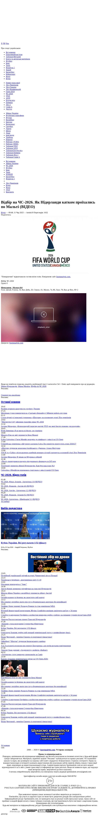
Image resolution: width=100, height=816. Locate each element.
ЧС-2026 (9, 94)
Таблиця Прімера (13, 153)
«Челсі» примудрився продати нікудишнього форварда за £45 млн (28, 461)
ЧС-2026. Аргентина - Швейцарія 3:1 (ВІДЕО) (20, 499)
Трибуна (9, 137)
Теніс (8, 65)
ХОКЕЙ (9, 174)
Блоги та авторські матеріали (18, 59)
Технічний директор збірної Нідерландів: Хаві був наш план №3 (28, 466)
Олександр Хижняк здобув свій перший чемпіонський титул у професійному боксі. (35, 633)
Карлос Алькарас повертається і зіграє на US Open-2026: (24, 659)
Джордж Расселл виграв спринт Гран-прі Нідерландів (23, 619)
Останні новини (10, 402)
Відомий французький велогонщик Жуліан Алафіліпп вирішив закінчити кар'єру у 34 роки (39, 611)
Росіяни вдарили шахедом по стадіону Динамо (20, 409)
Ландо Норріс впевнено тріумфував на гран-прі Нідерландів (26, 589)
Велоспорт (10, 124)
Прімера (9, 102)
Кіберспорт (10, 74)
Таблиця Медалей (13, 57)
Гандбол (9, 126)
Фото (8, 76)
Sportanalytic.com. (63, 277)
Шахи (8, 131)
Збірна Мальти (24, 386)
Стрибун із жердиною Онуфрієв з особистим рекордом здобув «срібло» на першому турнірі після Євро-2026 (46, 615)
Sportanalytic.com (16, 343)
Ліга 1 (8, 105)
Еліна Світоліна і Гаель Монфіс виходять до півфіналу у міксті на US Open (32, 439)
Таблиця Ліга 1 (12, 155)
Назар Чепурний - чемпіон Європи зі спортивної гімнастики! (26, 637)
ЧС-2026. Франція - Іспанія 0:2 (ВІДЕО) (17, 495)
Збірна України (12, 113)
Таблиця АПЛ (12, 148)
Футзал (9, 118)
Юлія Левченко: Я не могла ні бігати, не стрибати (21, 431)
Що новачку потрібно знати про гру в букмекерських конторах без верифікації (33, 602)
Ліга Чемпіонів (12, 85)
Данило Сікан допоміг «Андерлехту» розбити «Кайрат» (24, 650)
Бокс (8, 63)
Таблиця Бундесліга (14, 151)
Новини (9, 140)
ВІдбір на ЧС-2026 (38, 386)
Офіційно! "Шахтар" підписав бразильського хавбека (23, 641)
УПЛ (8, 96)
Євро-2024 (10, 92)
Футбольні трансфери (15, 115)
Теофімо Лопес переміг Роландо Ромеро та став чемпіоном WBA (28, 606)
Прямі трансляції (13, 83)
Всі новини (10, 52)
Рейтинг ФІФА (12, 144)
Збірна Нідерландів (9, 386)
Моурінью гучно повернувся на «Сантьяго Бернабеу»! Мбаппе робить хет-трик (34, 413)
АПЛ (8, 98)
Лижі (8, 133)
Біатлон (9, 122)
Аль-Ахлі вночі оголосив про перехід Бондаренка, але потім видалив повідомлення (36, 646)
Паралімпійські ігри (14, 54)
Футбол (9, 61)
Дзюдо (8, 129)
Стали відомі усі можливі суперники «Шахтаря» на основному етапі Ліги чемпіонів (36, 417)
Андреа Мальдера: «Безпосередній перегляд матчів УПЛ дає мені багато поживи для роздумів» (40, 426)
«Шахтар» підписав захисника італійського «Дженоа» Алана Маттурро (30, 448)
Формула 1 (10, 68)
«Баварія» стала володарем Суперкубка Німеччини (22, 624)
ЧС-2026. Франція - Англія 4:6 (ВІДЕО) (17, 486)
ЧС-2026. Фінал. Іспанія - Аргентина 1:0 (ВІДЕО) (21, 482)
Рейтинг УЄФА (12, 142)
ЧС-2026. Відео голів (13, 475)
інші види (10, 135)
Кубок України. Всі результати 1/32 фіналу (23, 542)
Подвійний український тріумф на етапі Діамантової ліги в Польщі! (29, 576)
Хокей (8, 70)
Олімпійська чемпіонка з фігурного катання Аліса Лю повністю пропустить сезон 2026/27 (38, 444)
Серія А (9, 107)
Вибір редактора (11, 508)
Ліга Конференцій (13, 89)
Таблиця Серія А (13, 157)
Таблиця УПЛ (12, 146)
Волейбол (10, 120)
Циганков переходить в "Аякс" (14, 584)
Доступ (9, 109)
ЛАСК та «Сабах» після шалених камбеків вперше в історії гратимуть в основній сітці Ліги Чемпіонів (43, 453)
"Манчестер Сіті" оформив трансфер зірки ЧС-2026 (22, 422)
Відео (8, 79)
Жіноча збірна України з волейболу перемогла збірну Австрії (26, 593)
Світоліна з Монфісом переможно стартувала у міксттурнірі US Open (30, 470)
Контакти (10, 192)
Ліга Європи (11, 87)
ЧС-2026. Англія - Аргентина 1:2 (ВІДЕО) (18, 490)
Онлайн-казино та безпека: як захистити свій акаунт (23, 597)
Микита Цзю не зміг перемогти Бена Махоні (19, 435)
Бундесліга (10, 100)
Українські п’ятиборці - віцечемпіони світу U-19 (21, 580)
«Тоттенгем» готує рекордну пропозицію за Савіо (21, 654)
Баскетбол (10, 72)
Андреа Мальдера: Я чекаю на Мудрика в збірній (21, 457)
